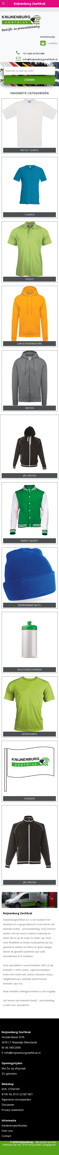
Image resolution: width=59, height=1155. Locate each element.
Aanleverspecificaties (14, 1125)
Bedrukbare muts (29, 605)
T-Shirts (29, 214)
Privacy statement (13, 1110)
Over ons (7, 1131)
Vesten (29, 408)
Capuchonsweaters (29, 343)
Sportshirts (29, 734)
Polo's (29, 279)
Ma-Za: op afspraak (14, 1068)
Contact (6, 1136)
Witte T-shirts (29, 150)
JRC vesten (29, 475)
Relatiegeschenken (29, 669)
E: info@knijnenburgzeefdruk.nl (21, 1053)
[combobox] (29, 71)
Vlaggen (29, 798)
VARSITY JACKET (29, 540)
